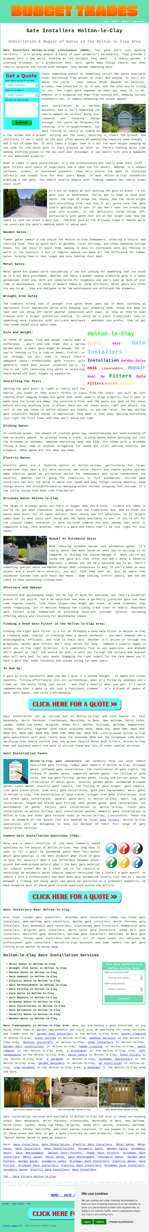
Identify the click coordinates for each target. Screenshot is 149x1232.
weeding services (102, 1038)
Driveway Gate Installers (89, 1161)
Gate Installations (59, 1148)
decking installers (38, 1042)
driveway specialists (115, 1059)
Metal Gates (125, 1144)
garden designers (51, 1063)
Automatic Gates (90, 1148)
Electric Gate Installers (92, 1144)
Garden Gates (28, 1161)
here (54, 946)
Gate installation (17, 716)
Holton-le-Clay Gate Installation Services (51, 955)
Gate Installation (55, 1144)
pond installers (100, 1042)
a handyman (92, 1067)
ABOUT (114, 21)
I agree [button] (87, 1221)
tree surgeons (24, 1067)
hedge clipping (90, 1046)
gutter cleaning (133, 1033)
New (28, 1204)
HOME (105, 21)
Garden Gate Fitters (65, 1153)
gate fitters (110, 741)
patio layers (77, 1054)
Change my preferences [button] (121, 1221)
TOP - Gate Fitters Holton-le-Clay (29, 1176)
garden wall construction (23, 1046)
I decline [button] (100, 1221)
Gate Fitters (18, 1204)
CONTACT (125, 21)
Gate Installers (25, 1144)
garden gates (86, 777)
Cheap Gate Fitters (102, 1153)
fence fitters (130, 1054)
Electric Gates (124, 1161)
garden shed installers (55, 1033)
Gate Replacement (29, 1153)
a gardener (55, 1059)
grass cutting (45, 1038)
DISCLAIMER (138, 21)
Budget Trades (10, 1226)
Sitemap (5, 1204)
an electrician (110, 1063)
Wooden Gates (117, 1148)
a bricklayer (77, 1050)
